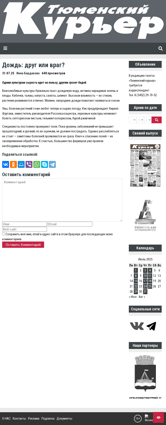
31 (145, 292)
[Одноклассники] (13, 164)
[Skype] (44, 164)
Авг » (142, 297)
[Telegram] (52, 164)
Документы (64, 418)
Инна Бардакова (28, 73)
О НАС (6, 418)
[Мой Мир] (21, 164)
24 (145, 286)
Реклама (33, 418)
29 (135, 292)
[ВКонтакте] (5, 164)
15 (135, 281)
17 (145, 281)
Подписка (48, 418)
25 (150, 286)
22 (135, 286)
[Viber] (29, 164)
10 (145, 276)
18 (150, 281)
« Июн (133, 297)
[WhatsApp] (36, 164)
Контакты (19, 418)
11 (150, 276)
